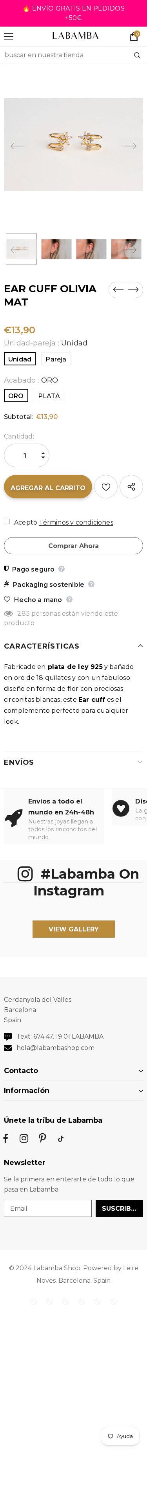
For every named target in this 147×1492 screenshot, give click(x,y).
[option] (73, 144)
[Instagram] (24, 1138)
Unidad (19, 359)
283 (23, 613)
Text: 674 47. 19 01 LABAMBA (59, 1036)
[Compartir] (131, 486)
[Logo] (75, 36)
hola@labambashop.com (55, 1048)
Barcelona (74, 1280)
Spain (102, 1280)
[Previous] (17, 145)
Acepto (25, 522)
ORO (16, 396)
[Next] (130, 145)
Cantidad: (19, 436)
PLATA (49, 396)
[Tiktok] (61, 1138)
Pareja (55, 359)
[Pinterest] (42, 1138)
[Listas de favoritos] (106, 486)
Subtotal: (18, 417)
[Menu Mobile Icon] (8, 36)
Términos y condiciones (76, 522)
